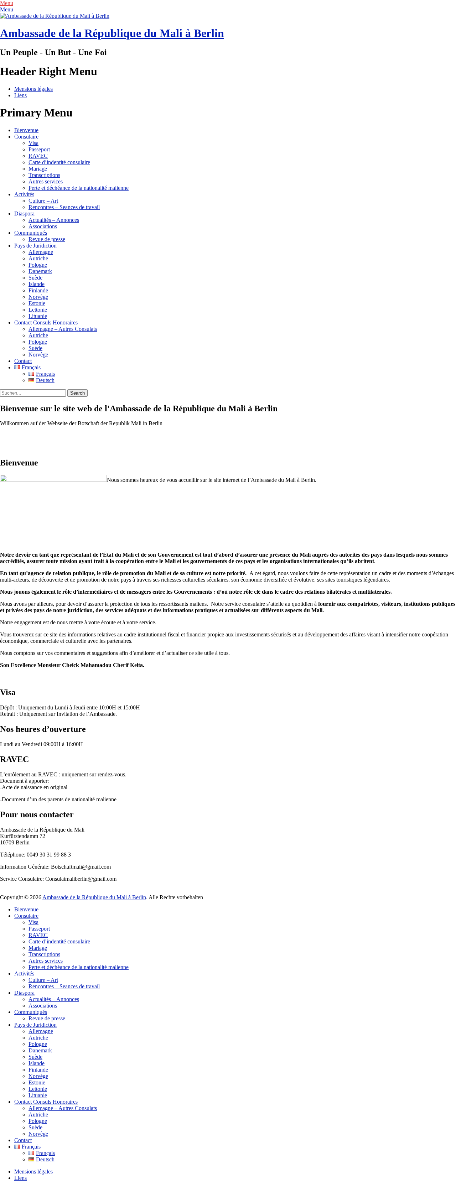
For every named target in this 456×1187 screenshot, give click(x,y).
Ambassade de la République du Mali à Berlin (112, 33)
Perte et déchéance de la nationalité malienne (78, 188)
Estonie (36, 303)
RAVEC (38, 156)
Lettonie (37, 310)
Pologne (37, 265)
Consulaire (26, 137)
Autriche (38, 258)
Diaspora (24, 213)
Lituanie (37, 316)
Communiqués (30, 233)
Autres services (45, 181)
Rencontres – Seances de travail (64, 207)
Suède (35, 278)
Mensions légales (33, 89)
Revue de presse (46, 239)
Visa (33, 143)
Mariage (37, 169)
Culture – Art (43, 201)
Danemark (40, 271)
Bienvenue (26, 130)
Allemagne (40, 252)
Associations (42, 226)
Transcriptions (44, 175)
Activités (24, 194)
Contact (23, 361)
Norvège (38, 297)
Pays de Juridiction (35, 246)
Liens (20, 95)
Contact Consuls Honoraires (46, 322)
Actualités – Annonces (53, 220)
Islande (36, 284)
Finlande (38, 290)
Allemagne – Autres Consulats (62, 329)
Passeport (39, 149)
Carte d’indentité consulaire (59, 162)
